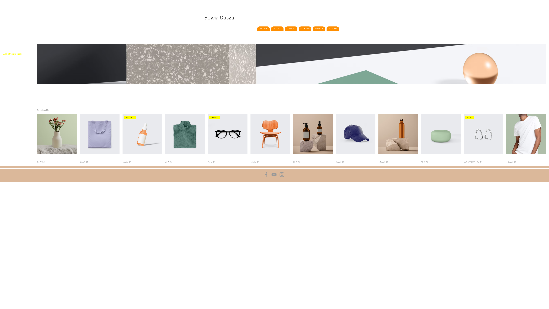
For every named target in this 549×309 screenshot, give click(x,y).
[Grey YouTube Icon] (274, 175)
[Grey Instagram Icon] (282, 175)
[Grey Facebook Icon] (266, 175)
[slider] (4, 77)
